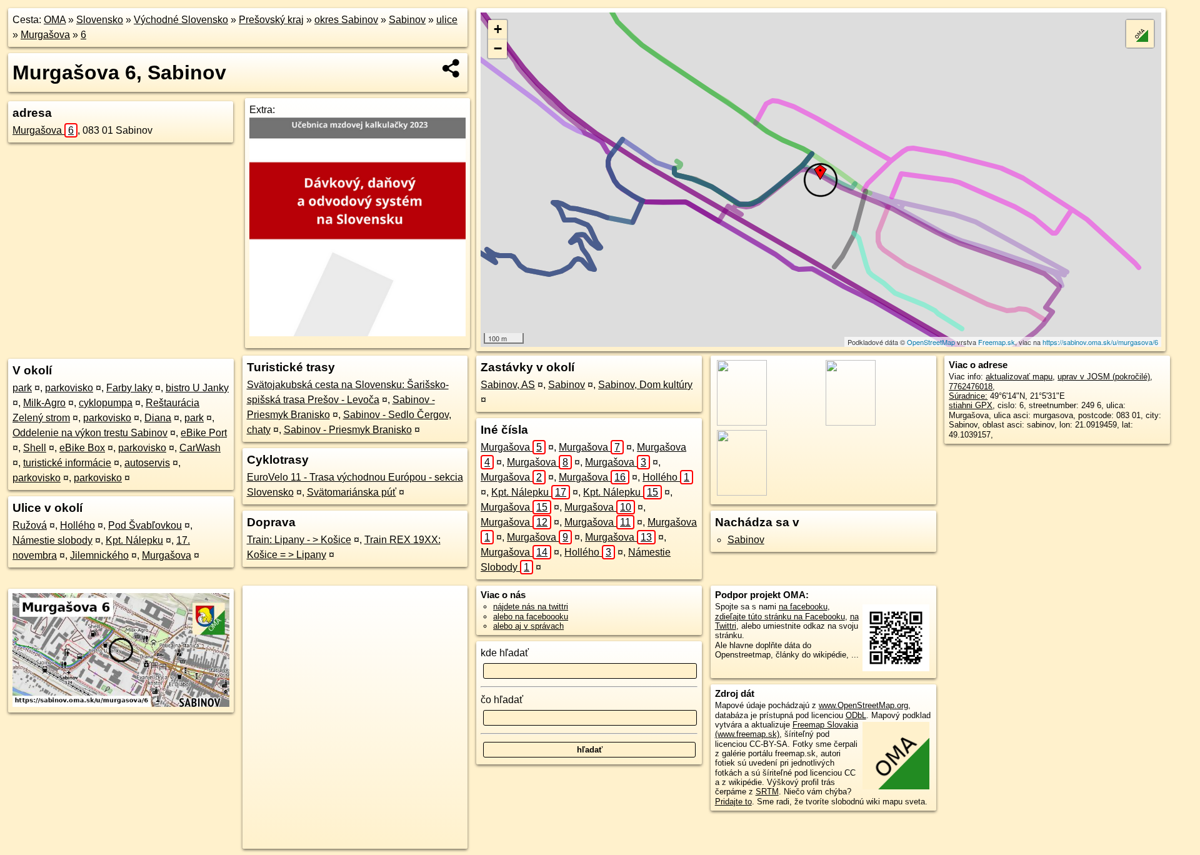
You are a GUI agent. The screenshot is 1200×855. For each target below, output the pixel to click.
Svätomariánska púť (351, 492)
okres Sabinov (346, 19)
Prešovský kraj (271, 19)
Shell (34, 447)
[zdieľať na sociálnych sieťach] (451, 68)
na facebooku (803, 606)
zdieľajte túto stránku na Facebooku (780, 616)
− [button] (498, 48)
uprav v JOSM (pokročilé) (1104, 376)
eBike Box (82, 447)
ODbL (856, 715)
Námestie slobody (52, 540)
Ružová (29, 525)
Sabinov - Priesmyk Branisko (348, 429)
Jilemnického (99, 555)
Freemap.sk (996, 342)
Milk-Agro (44, 403)
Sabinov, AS (508, 384)
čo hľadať (502, 699)
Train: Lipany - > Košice (299, 539)
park (22, 387)
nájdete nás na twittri (530, 606)
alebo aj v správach (528, 626)
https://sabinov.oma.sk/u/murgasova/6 (1100, 342)
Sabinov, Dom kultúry (645, 384)
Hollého (77, 525)
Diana (157, 417)
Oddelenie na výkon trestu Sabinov (90, 433)
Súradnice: (968, 396)
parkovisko (69, 387)
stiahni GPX (970, 405)
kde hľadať (505, 653)
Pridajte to (733, 801)
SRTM (767, 791)
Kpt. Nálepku (134, 540)
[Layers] (1140, 34)
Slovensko (99, 19)
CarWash (200, 447)
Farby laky (129, 387)
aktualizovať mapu (1019, 376)
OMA (55, 19)
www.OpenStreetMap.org (863, 705)
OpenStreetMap (931, 342)
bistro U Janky (197, 387)
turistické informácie (67, 463)
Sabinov (407, 19)
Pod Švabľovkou (145, 525)
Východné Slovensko (181, 19)
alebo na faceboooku (530, 616)
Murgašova (45, 34)
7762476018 (970, 386)
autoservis (147, 463)
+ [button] (498, 29)
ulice (447, 19)
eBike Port (204, 433)
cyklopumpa (105, 403)
